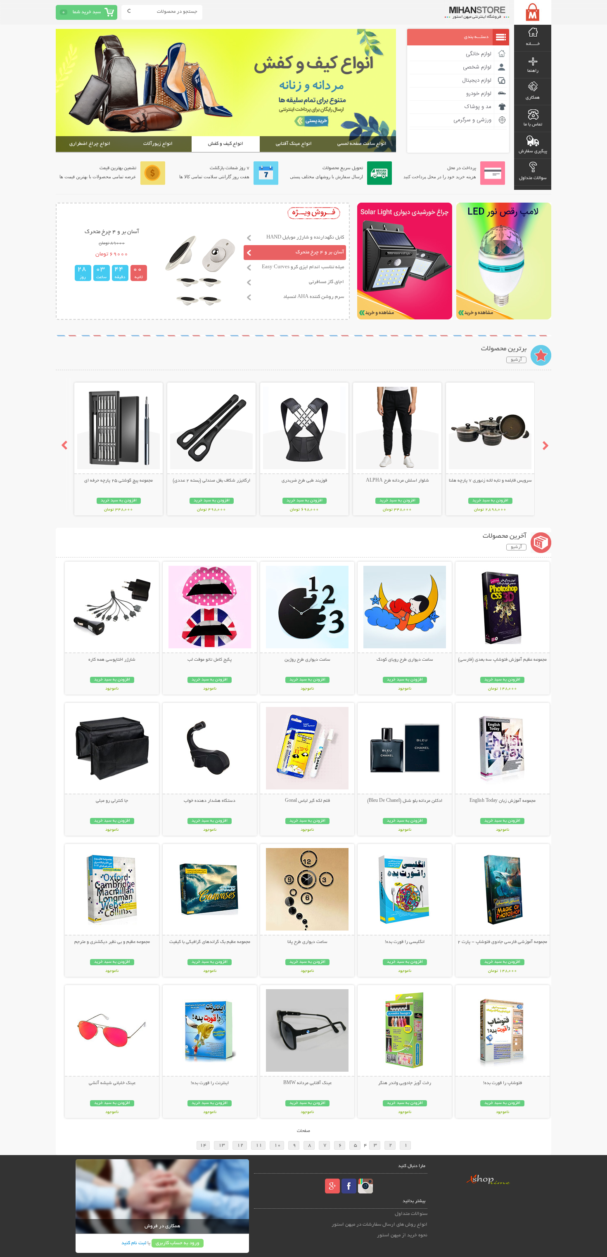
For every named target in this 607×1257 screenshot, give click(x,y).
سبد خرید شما (87, 12)
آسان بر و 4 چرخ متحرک (320, 252)
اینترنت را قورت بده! (210, 1083)
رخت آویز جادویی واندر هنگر (404, 1083)
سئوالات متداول (411, 1214)
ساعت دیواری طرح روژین (307, 659)
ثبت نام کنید (133, 1243)
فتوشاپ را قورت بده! (502, 1083)
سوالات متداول (533, 178)
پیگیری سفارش (533, 151)
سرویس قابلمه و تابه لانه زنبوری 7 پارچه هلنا (490, 480)
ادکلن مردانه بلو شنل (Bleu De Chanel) (404, 801)
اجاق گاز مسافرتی (326, 282)
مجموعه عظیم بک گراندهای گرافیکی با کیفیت (209, 942)
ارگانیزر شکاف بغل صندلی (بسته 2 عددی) (211, 480)
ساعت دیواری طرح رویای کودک (405, 659)
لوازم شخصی (477, 67)
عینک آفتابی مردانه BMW (307, 1083)
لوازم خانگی (478, 54)
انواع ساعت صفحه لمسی (361, 143)
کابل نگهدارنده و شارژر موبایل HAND (305, 237)
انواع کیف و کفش (225, 143)
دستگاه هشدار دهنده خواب (209, 801)
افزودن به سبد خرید (490, 501)
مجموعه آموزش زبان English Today (502, 801)
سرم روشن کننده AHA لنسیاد (313, 297)
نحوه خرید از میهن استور (402, 1235)
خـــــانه (533, 44)
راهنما (532, 71)
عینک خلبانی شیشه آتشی (112, 1083)
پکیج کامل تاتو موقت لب (209, 659)
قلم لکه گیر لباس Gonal (307, 801)
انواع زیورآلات (158, 143)
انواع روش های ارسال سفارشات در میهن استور (379, 1224)
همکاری (533, 97)
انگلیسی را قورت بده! (404, 942)
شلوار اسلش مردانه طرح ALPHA (397, 480)
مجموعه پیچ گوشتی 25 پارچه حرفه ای (118, 480)
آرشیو (516, 359)
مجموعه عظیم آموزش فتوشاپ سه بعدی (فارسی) (502, 659)
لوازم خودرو (478, 93)
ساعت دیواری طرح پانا (307, 942)
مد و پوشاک (478, 106)
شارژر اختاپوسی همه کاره (111, 659)
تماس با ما (533, 124)
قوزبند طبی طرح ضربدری (304, 480)
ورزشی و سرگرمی (472, 120)
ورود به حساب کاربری (177, 1243)
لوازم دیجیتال (476, 80)
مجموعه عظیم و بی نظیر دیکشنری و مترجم (112, 942)
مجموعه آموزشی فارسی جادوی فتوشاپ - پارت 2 (502, 942)
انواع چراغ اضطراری (89, 143)
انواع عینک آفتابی (294, 143)
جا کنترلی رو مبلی (112, 801)
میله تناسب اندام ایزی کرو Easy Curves (303, 267)
